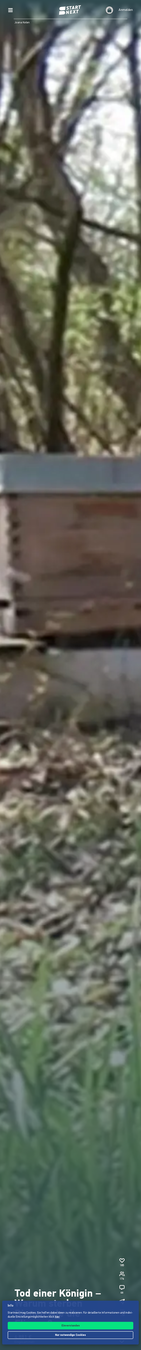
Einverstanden (71, 1325)
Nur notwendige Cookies (70, 1335)
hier (57, 1317)
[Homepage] (70, 10)
